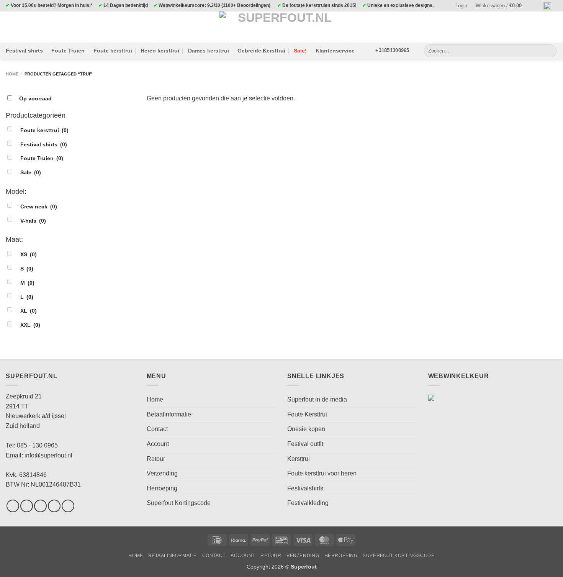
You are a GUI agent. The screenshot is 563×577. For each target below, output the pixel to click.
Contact (157, 429)
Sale (30, 172)
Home (12, 74)
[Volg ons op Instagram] (26, 506)
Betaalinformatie (169, 414)
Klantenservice (335, 51)
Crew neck (38, 206)
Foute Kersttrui (307, 414)
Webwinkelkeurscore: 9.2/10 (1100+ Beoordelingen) (214, 5)
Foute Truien (68, 51)
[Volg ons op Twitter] (40, 506)
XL (28, 311)
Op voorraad (35, 98)
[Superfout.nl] (281, 27)
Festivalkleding (308, 503)
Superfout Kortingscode (179, 503)
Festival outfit (305, 444)
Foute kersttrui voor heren (322, 473)
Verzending (162, 473)
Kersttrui (298, 459)
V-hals (33, 221)
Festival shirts (24, 51)
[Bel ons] (68, 506)
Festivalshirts (305, 488)
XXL (30, 325)
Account (158, 444)
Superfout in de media (317, 399)
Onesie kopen (306, 429)
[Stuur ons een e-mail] (54, 506)
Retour (156, 459)
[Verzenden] (549, 50)
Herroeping (162, 488)
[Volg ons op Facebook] (13, 506)
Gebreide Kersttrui (261, 51)
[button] (502, 6)
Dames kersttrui (208, 51)
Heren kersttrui (160, 51)
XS (28, 254)
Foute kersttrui (112, 51)
